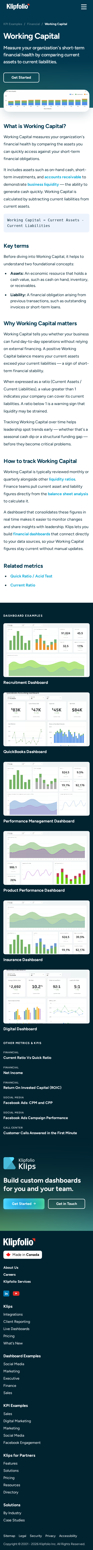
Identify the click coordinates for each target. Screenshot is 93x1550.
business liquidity (43, 184)
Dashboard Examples (23, 615)
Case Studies (14, 1520)
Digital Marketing (17, 1421)
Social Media (13, 1364)
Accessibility (68, 1536)
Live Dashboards (16, 1329)
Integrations (13, 1314)
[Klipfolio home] (18, 6)
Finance (9, 1385)
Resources (11, 1485)
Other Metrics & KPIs (22, 1043)
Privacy (50, 1536)
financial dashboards (31, 533)
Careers (9, 1274)
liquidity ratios (62, 479)
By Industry (12, 1513)
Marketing (11, 1371)
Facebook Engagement (22, 1442)
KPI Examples (12, 24)
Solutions (11, 1470)
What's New (13, 1343)
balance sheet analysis (68, 493)
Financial (33, 24)
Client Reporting (16, 1321)
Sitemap (9, 1536)
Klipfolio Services (17, 1281)
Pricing (8, 1336)
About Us (10, 1267)
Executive (11, 1378)
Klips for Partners (19, 1455)
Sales (7, 1393)
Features (10, 1463)
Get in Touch (66, 1204)
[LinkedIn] (6, 1293)
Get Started (21, 77)
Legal (22, 1536)
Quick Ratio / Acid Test (31, 576)
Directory (10, 1492)
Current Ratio (22, 585)
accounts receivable (62, 176)
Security (36, 1536)
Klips (7, 1306)
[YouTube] (16, 1293)
